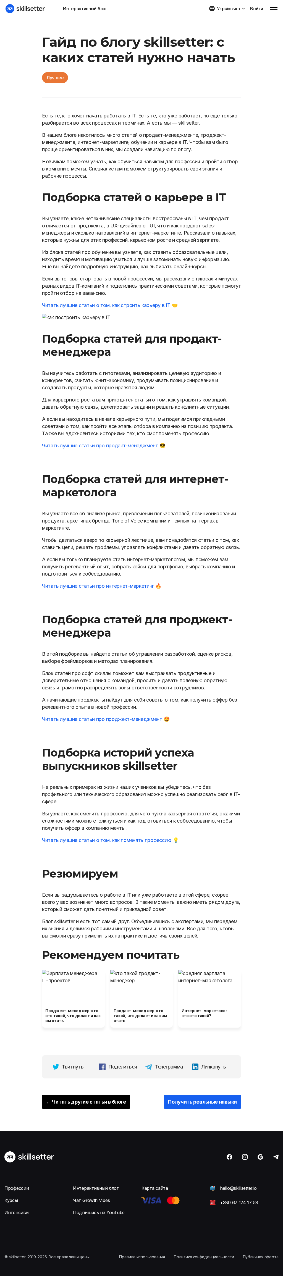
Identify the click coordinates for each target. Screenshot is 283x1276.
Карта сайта (155, 1188)
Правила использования (142, 1256)
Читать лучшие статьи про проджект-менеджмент (102, 719)
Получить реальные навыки (202, 1102)
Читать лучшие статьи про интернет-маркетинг (98, 586)
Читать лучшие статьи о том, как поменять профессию (106, 840)
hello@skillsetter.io (238, 1188)
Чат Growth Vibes (91, 1200)
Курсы (11, 1200)
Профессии (16, 1188)
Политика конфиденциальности (204, 1256)
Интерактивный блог (85, 8)
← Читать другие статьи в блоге (86, 1102)
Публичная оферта (261, 1256)
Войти (256, 8)
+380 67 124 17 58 (239, 1202)
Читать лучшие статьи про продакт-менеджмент (100, 445)
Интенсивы (16, 1212)
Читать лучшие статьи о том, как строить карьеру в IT (106, 305)
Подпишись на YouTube (99, 1212)
